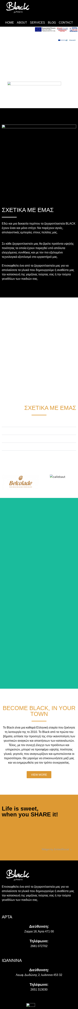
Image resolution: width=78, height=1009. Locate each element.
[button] (39, 423)
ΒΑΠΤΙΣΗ (10, 431)
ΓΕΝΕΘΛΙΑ (11, 438)
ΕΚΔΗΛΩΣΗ (12, 446)
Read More (39, 545)
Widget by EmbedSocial (55, 849)
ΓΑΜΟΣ (9, 423)
